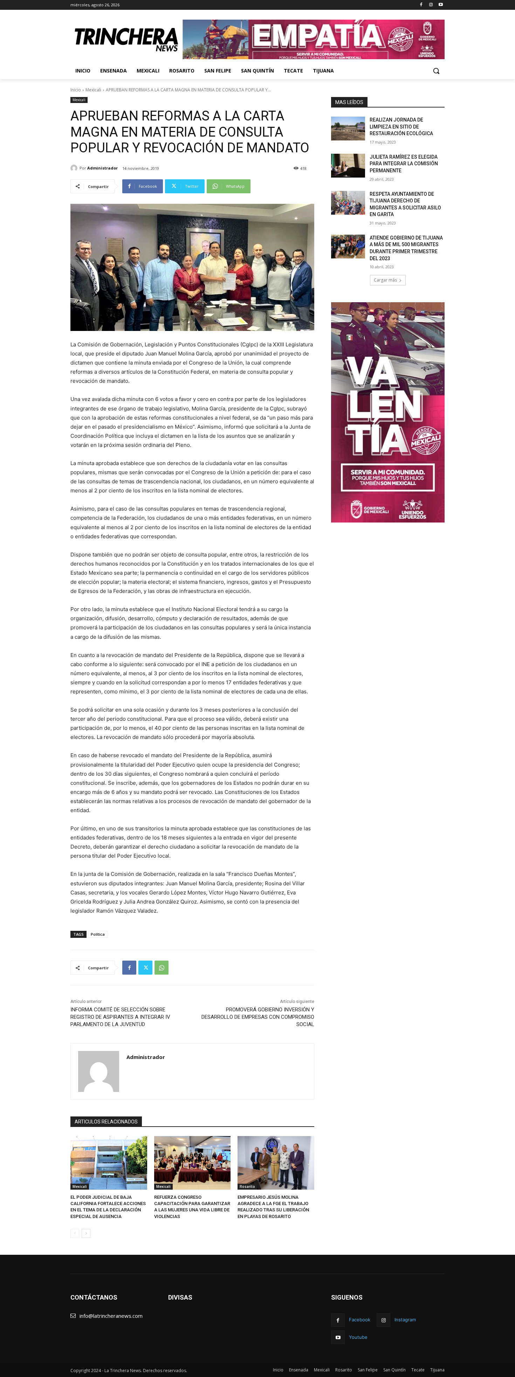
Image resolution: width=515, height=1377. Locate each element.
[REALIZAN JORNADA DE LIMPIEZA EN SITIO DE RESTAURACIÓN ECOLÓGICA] (348, 128)
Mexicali (93, 90)
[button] (436, 70)
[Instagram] (431, 5)
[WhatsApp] (161, 968)
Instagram (405, 1319)
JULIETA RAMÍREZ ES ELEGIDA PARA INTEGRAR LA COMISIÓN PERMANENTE (404, 163)
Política (98, 934)
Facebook (359, 1319)
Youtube (358, 1337)
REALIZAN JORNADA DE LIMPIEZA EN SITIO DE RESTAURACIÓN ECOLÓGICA (401, 126)
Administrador (102, 168)
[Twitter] (145, 968)
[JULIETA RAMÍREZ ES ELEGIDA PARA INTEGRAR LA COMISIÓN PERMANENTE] (348, 166)
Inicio (75, 90)
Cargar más (385, 280)
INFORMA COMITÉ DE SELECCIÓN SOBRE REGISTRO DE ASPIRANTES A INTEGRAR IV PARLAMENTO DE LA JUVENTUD (120, 1016)
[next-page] (86, 1233)
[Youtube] (441, 5)
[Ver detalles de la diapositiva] (314, 39)
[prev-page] (74, 1233)
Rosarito (247, 1186)
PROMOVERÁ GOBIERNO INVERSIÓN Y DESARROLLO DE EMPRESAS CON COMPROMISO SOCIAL (257, 1016)
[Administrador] (75, 168)
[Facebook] (421, 5)
